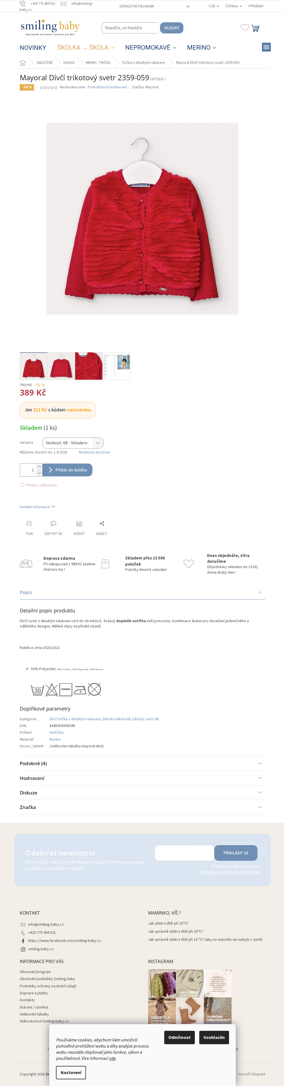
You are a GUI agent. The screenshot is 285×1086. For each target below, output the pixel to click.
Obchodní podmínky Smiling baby (47, 979)
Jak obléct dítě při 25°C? (168, 923)
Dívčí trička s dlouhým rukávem (75, 719)
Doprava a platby (34, 993)
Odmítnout (179, 1037)
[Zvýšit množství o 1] (39, 467)
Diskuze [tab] (28, 792)
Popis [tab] (26, 592)
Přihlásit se (236, 852)
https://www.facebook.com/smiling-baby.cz (64, 941)
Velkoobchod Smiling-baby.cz (44, 1021)
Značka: (145, 87)
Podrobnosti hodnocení (107, 87)
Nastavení (71, 1073)
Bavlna (55, 739)
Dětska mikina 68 (117, 719)
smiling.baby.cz (41, 949)
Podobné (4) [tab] (33, 763)
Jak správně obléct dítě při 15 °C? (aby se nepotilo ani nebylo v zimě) (205, 939)
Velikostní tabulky (34, 1014)
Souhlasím (214, 1037)
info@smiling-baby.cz (46, 924)
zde (112, 1058)
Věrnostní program (136, 6)
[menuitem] (33, 47)
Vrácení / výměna (34, 1007)
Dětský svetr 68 (145, 719)
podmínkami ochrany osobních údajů (229, 872)
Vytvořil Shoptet (251, 1074)
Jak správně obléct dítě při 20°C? (175, 931)
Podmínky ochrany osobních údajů (48, 986)
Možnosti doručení (94, 452)
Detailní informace (35, 507)
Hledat (171, 27)
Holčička (56, 732)
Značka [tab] (28, 807)
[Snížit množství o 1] (39, 473)
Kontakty (27, 1000)
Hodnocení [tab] (32, 778)
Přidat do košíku (71, 469)
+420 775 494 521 (42, 932)
